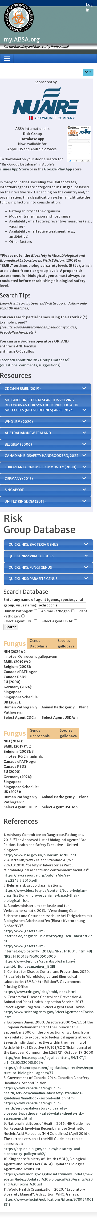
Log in (89, 7)
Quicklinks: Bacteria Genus (33, 544)
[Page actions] (88, 72)
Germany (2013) (19, 479)
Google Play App (58, 169)
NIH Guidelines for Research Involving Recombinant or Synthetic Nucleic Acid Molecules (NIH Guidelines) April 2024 (41, 405)
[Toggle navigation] (7, 58)
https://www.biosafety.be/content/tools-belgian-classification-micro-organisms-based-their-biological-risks (45, 895)
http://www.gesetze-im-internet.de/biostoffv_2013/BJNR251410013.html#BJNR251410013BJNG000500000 (48, 951)
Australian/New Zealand (28, 433)
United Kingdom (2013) (25, 501)
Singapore (14, 490)
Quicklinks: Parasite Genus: (33, 579)
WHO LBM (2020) (19, 422)
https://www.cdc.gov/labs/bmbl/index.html (40, 992)
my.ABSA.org (22, 39)
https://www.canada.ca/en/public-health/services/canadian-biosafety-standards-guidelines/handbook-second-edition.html (43, 1093)
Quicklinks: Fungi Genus (30, 567)
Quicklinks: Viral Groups (30, 556)
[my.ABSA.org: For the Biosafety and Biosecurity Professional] (19, 18)
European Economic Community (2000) (41, 467)
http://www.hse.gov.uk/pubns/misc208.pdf (40, 855)
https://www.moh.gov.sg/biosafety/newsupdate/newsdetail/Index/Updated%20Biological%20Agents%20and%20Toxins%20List (48, 1179)
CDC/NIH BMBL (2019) (23, 389)
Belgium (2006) (18, 444)
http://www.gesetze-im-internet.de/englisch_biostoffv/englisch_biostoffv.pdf (48, 936)
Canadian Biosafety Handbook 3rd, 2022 (41, 456)
